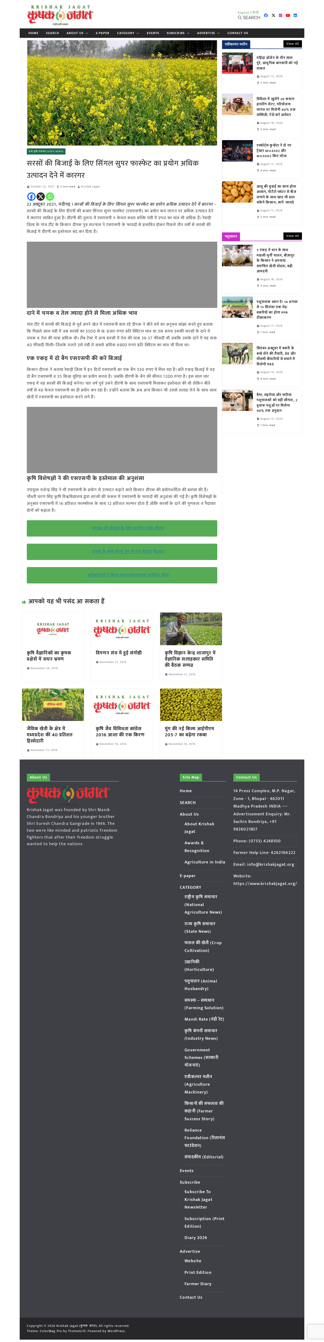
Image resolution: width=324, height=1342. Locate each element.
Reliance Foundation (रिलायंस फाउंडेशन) (205, 1138)
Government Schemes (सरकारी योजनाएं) (201, 1058)
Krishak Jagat (90, 186)
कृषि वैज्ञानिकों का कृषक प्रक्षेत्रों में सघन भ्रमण (49, 656)
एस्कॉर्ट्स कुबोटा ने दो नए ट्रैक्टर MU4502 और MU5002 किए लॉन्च (274, 151)
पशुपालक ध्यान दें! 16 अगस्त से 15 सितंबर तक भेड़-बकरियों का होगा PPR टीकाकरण (277, 310)
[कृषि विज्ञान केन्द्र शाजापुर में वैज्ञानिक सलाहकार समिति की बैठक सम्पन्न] (191, 615)
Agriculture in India (205, 862)
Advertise (206, 33)
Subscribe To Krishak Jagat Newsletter (198, 1199)
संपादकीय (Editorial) (204, 1157)
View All (292, 43)
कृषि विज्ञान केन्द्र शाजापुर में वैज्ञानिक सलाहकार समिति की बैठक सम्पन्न (190, 659)
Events (153, 33)
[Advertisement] (122, 275)
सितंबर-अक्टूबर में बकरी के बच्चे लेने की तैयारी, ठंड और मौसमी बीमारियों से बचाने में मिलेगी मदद (276, 356)
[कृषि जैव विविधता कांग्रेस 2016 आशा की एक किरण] (122, 691)
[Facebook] (31, 196)
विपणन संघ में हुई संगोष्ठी (119, 653)
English (244, 12)
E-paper (103, 33)
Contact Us (237, 33)
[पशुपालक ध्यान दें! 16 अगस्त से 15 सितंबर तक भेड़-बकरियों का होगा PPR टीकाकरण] (237, 318)
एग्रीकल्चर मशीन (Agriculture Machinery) (198, 1084)
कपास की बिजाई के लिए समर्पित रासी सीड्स (128, 528)
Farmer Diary (198, 1284)
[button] (85, 33)
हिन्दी (256, 12)
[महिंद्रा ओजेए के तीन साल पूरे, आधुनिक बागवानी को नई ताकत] (237, 72)
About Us (75, 33)
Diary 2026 (196, 1237)
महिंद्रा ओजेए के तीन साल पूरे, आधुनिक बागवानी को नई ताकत (277, 63)
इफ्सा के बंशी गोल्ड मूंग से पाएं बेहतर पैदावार (128, 551)
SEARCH (52, 33)
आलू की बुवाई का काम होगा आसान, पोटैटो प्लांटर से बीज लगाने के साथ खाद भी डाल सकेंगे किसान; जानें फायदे (276, 194)
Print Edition (198, 1272)
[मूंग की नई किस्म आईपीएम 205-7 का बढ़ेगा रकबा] (191, 691)
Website (193, 1261)
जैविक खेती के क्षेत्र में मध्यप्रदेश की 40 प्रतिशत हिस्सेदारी (50, 735)
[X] (41, 196)
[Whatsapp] (50, 196)
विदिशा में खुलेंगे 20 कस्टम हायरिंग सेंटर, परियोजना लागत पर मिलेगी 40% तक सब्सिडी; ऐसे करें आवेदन (276, 107)
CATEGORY (126, 33)
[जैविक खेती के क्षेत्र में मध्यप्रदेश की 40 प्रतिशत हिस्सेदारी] (53, 691)
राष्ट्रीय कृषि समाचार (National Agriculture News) (203, 904)
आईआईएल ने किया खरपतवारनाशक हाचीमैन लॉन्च (128, 575)
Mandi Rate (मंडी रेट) (204, 1019)
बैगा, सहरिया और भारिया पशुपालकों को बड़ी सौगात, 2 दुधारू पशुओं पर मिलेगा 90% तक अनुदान (277, 403)
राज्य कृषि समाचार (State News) (46, 151)
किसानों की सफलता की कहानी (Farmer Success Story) (204, 1111)
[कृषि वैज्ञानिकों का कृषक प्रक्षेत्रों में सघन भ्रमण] (53, 615)
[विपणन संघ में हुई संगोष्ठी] (122, 615)
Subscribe (176, 33)
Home (33, 33)
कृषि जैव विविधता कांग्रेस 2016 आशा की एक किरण (120, 732)
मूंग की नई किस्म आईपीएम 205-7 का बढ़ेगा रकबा (189, 732)
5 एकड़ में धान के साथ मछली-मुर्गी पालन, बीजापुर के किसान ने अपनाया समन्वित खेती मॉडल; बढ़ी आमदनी (276, 261)
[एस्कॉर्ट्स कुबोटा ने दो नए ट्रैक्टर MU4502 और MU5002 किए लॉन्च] (237, 159)
